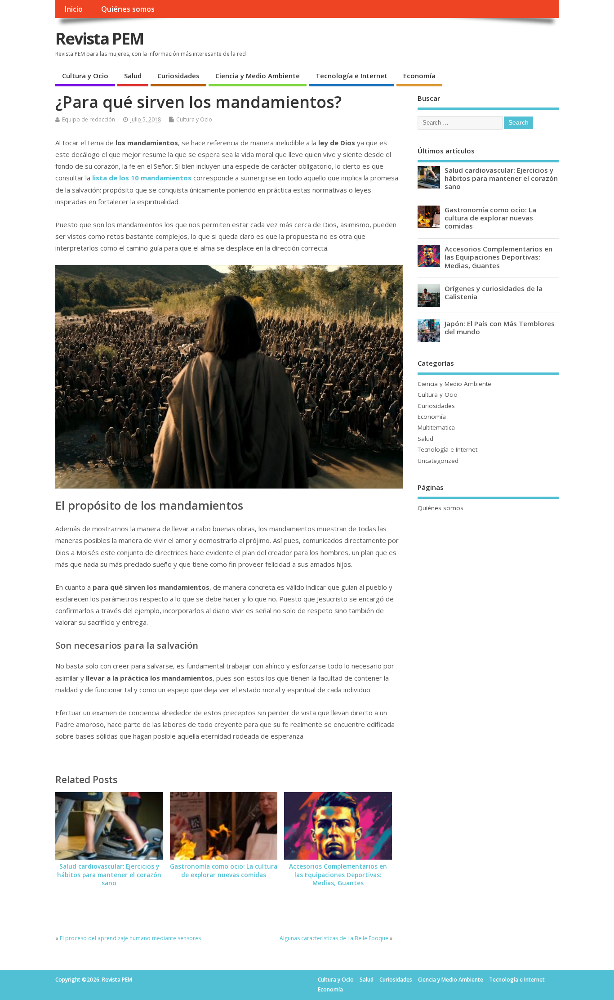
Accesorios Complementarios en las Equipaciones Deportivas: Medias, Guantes (338, 875)
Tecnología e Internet (351, 75)
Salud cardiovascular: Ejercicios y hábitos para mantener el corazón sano (109, 875)
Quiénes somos (128, 9)
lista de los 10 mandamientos (141, 177)
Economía (419, 75)
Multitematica (436, 427)
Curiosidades (178, 75)
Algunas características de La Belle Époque (334, 938)
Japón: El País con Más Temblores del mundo (500, 327)
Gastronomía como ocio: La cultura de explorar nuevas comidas (223, 870)
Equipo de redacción (88, 119)
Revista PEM (99, 38)
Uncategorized (438, 461)
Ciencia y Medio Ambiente (257, 75)
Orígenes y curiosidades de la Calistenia (494, 292)
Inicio (73, 9)
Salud (133, 75)
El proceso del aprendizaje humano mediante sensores (130, 938)
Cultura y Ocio (85, 75)
